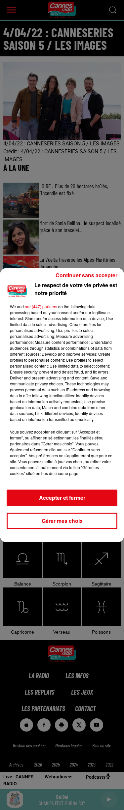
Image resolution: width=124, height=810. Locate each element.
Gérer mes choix (62, 521)
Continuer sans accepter (86, 275)
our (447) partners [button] (41, 306)
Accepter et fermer (62, 497)
